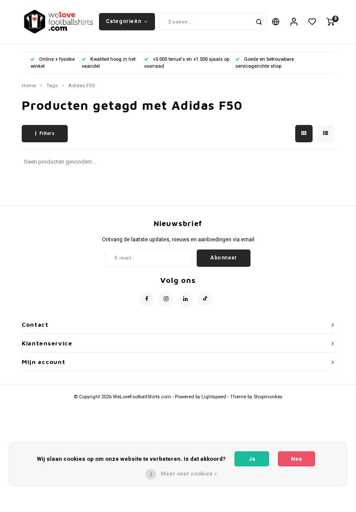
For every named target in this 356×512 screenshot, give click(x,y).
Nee (296, 459)
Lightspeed (213, 396)
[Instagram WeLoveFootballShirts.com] (166, 299)
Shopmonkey (268, 396)
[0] (330, 22)
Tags (52, 85)
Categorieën (123, 21)
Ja (251, 459)
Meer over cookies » (189, 473)
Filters (47, 133)
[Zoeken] (258, 21)
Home (29, 85)
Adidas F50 (81, 85)
